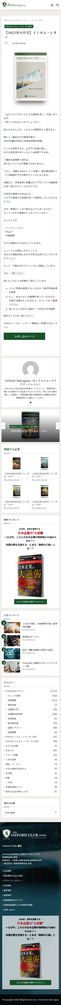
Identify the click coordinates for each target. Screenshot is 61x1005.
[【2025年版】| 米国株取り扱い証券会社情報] (12, 627)
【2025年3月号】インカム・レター (29, 431)
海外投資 (12, 704)
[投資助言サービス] (12, 640)
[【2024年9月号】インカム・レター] (44, 491)
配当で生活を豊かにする (17, 791)
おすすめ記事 (12, 745)
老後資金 (12, 718)
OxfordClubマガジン (15, 690)
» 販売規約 (6, 890)
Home (9, 20)
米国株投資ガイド (14, 786)
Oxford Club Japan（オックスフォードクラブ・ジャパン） (30, 382)
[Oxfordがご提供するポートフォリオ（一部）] (12, 667)
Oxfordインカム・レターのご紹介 (28, 20)
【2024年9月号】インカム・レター (44, 503)
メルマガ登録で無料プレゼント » (30, 601)
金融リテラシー (15, 727)
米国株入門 (13, 709)
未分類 (9, 773)
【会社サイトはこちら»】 (30, 854)
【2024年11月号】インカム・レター (44, 475)
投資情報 (12, 700)
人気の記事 (11, 759)
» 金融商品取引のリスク (12, 900)
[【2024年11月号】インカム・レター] (44, 463)
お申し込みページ (25, 336)
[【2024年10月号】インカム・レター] (16, 491)
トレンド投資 (14, 695)
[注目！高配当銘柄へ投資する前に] (12, 653)
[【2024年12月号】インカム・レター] (16, 463)
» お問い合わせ (8, 909)
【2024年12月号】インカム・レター (16, 475)
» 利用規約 (6, 885)
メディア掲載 (12, 754)
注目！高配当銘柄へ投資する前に (37, 649)
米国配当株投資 (15, 713)
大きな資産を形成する (16, 768)
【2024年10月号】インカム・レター (16, 503)
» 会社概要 (6, 870)
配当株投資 (13, 723)
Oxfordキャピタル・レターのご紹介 (22, 741)
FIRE (10, 782)
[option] (30, 426)
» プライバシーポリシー (12, 880)
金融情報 (12, 732)
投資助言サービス (30, 636)
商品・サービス (13, 764)
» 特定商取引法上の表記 (12, 875)
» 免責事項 (6, 895)
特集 (8, 777)
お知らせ (10, 750)
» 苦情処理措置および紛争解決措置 (17, 904)
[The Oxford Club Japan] (14, 5)
